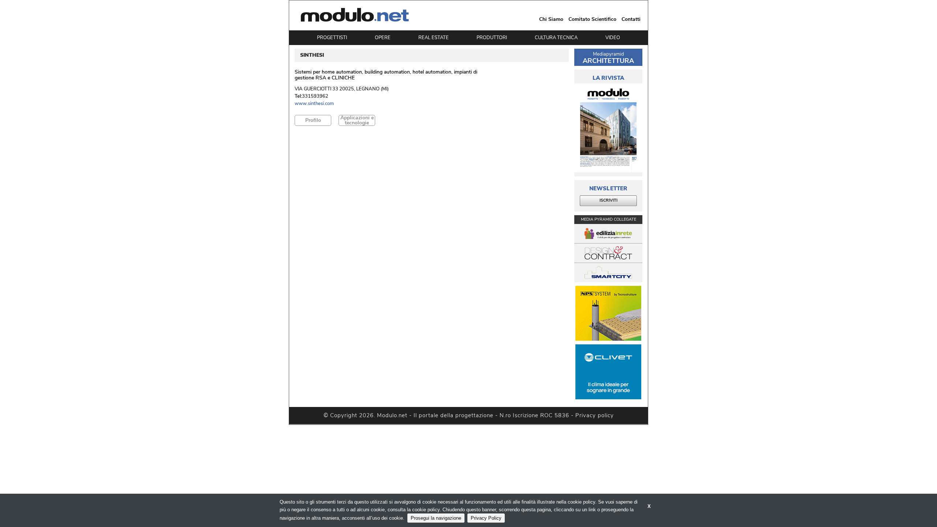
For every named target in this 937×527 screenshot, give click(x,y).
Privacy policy (594, 415)
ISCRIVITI (608, 200)
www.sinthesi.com (314, 103)
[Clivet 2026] (608, 371)
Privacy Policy (486, 518)
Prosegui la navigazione (436, 518)
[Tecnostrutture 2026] (608, 313)
